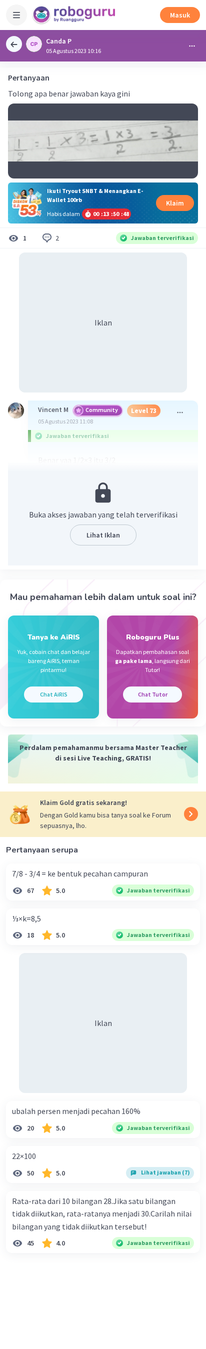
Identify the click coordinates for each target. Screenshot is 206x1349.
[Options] (192, 46)
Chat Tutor (153, 694)
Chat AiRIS (54, 694)
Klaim (175, 203)
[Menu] (16, 15)
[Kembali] (14, 44)
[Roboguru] (75, 15)
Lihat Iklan (103, 535)
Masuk (180, 15)
